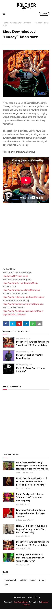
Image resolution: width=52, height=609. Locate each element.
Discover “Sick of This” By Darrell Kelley (29, 356)
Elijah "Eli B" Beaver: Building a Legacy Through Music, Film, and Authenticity (31, 529)
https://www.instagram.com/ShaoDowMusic (23, 297)
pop (6, 585)
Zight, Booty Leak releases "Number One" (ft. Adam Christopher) (30, 497)
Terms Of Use (19, 597)
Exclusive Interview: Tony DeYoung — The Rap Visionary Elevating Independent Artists (32, 465)
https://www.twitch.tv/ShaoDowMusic (20, 283)
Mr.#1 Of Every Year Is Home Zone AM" (30, 370)
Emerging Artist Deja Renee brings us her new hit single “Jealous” (30, 513)
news (41, 580)
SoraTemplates (21, 602)
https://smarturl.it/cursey (14, 314)
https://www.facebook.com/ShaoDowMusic (23, 304)
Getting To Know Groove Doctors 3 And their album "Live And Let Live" (30, 558)
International (10, 580)
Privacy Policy (34, 597)
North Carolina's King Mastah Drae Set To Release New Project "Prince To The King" (31, 481)
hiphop (13, 23)
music (32, 580)
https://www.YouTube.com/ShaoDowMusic (23, 311)
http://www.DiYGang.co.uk (15, 276)
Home (5, 23)
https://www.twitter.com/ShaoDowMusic (21, 290)
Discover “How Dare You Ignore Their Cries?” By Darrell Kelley (32, 343)
